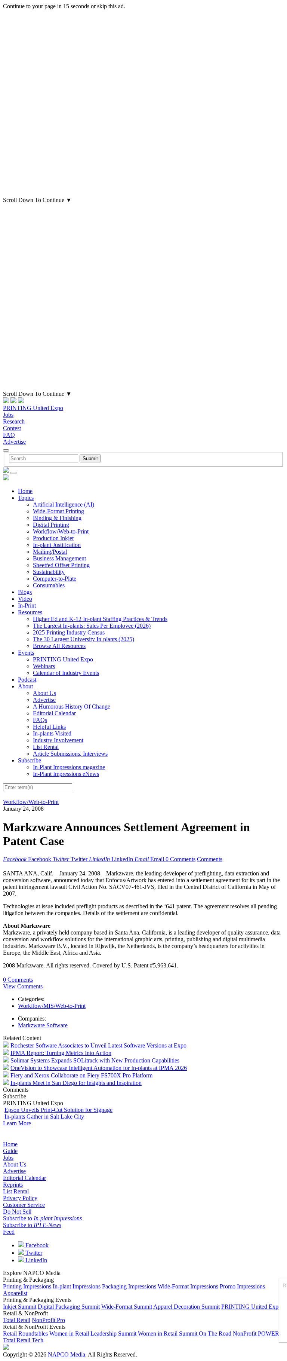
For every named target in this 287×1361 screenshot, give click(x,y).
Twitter (33, 1253)
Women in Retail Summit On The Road (184, 1333)
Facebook (36, 1245)
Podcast (27, 679)
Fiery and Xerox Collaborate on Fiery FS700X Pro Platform (81, 1075)
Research (14, 421)
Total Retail (16, 1320)
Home (25, 491)
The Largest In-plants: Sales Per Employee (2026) (92, 626)
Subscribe (29, 760)
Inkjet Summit (19, 1306)
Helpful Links (49, 727)
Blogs (25, 592)
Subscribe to (42, 1218)
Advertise (14, 441)
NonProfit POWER (256, 1333)
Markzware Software (43, 1025)
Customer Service (24, 1205)
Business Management (59, 558)
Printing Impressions (27, 1286)
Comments (209, 859)
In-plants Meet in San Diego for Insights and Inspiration (76, 1083)
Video (25, 599)
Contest (12, 428)
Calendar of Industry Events (66, 673)
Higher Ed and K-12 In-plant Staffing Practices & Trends (100, 619)
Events (26, 652)
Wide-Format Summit (126, 1306)
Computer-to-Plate (54, 578)
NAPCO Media (66, 1354)
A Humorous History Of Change (71, 706)
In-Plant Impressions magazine (69, 767)
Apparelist (15, 1293)
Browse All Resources (59, 646)
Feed (9, 1232)
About (25, 686)
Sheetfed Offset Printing (61, 565)
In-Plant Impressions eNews (66, 774)
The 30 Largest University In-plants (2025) (83, 639)
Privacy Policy (20, 1198)
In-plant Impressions (77, 1286)
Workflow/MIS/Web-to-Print (52, 1006)
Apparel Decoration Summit (186, 1306)
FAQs (40, 720)
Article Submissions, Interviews (70, 753)
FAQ (9, 435)
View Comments (23, 986)
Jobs (8, 415)
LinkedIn (35, 1260)
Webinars (44, 666)
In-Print (27, 605)
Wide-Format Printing (58, 511)
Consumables (49, 585)
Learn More (17, 1123)
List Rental (46, 747)
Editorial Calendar (54, 713)
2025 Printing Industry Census (69, 632)
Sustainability (49, 572)
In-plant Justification (57, 545)
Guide (10, 1151)
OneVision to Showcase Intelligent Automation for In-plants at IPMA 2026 (98, 1068)
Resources (30, 612)
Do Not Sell (17, 1211)
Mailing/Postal (50, 551)
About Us (44, 693)
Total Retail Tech (23, 1340)
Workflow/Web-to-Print (61, 531)
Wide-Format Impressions (188, 1286)
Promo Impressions (242, 1286)
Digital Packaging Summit (69, 1306)
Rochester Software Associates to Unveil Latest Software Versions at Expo (98, 1045)
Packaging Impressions (129, 1286)
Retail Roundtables (25, 1333)
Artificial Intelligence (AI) (63, 504)
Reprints (13, 1184)
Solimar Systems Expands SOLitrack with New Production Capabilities (94, 1060)
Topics (26, 498)
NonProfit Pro (48, 1320)
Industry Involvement (58, 740)
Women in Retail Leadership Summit (92, 1333)
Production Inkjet (53, 538)
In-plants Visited (52, 733)
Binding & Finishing (57, 518)
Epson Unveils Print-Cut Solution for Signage (58, 1110)
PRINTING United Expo (33, 408)
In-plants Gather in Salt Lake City (44, 1116)
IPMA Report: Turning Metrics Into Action (60, 1053)
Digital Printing (51, 525)
